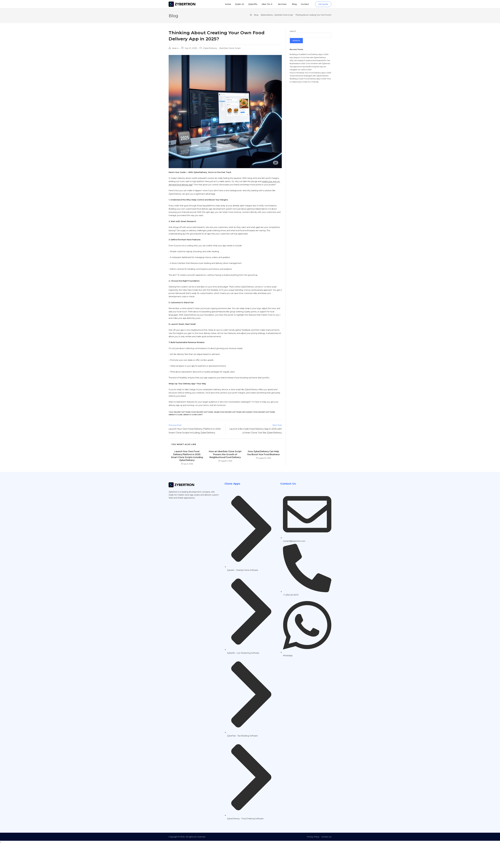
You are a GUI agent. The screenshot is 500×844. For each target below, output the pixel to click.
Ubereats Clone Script (193, 415)
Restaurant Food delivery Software (258, 412)
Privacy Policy (313, 837)
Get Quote (323, 4)
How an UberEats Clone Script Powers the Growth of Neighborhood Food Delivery (225, 454)
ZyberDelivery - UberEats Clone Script (221, 48)
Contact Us (326, 837)
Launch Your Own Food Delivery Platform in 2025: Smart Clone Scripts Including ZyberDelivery (187, 455)
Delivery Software (182, 412)
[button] (0, 842)
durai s (175, 48)
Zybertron (173, 492)
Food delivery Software (202, 412)
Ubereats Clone (175, 415)
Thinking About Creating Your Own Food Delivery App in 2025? (321, 15)
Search (293, 31)
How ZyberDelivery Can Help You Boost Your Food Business (263, 453)
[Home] (251, 15)
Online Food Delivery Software (227, 412)
